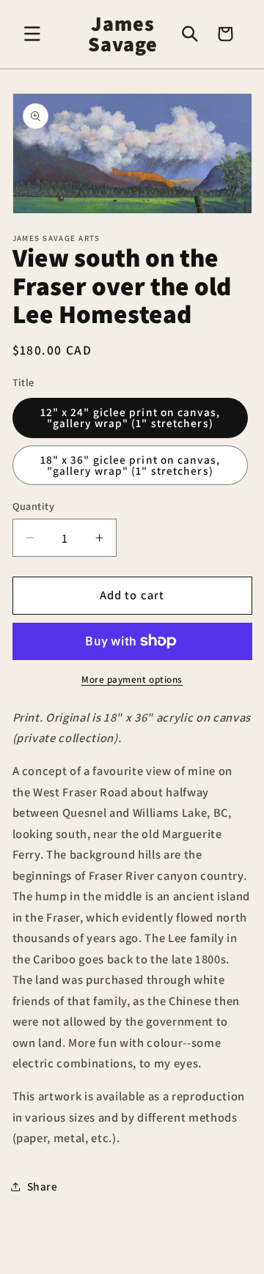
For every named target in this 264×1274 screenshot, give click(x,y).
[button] (32, 33)
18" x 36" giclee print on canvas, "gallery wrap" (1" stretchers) (130, 465)
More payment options (132, 679)
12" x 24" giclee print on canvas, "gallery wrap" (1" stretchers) (130, 417)
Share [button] (42, 1186)
